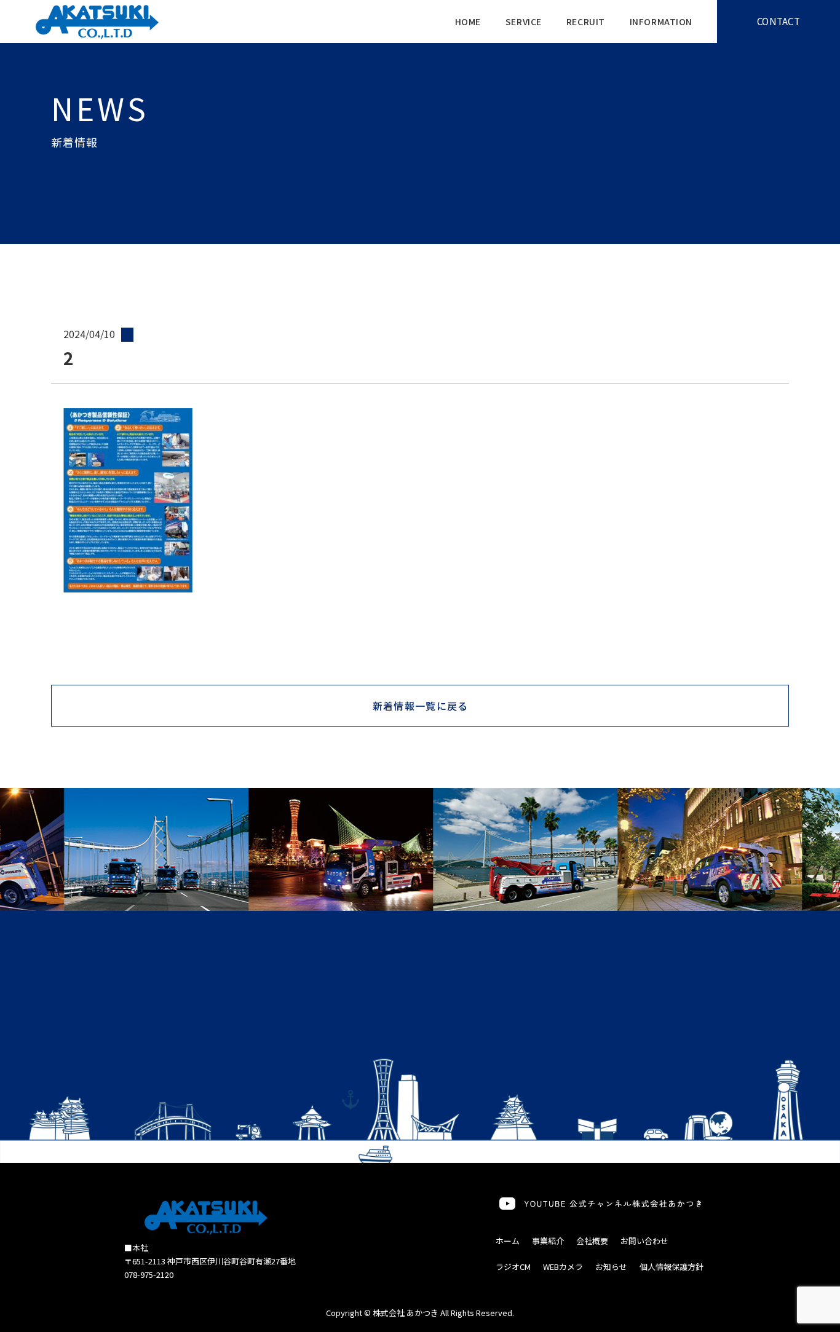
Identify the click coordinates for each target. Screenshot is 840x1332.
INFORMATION (661, 21)
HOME (468, 21)
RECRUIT (585, 21)
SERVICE (523, 21)
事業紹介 (548, 1241)
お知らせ (611, 1266)
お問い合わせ (644, 1241)
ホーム (508, 1241)
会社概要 (592, 1241)
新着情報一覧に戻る (421, 705)
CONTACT (778, 21)
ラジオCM (513, 1266)
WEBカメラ (563, 1266)
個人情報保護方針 (671, 1266)
